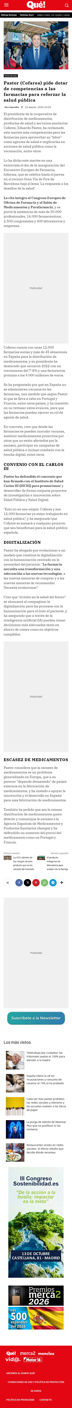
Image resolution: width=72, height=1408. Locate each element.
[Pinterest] (36, 882)
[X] (27, 882)
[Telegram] (53, 882)
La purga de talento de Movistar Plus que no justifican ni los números (46, 1125)
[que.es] (36, 5)
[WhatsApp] (44, 882)
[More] (62, 882)
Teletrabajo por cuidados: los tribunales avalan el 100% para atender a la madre (46, 1056)
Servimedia (12, 107)
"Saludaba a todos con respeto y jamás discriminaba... (41, 15)
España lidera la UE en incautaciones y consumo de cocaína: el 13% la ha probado (45, 1079)
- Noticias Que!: (26, 15)
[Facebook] (19, 882)
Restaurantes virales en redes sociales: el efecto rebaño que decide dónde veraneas (45, 1148)
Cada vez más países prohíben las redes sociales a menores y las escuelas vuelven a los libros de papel (46, 1104)
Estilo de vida (11, 75)
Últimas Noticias (9, 15)
